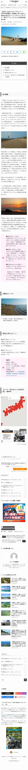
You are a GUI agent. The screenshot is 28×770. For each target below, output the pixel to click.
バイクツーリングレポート (8, 527)
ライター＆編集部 (9, 756)
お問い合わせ (14, 758)
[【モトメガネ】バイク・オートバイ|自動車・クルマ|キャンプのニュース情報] (14, 2)
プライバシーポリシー (18, 756)
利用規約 (24, 756)
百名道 (4, 21)
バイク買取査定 (8, 482)
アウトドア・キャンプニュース (12, 496)
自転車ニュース (8, 490)
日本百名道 (10, 21)
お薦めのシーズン (9, 70)
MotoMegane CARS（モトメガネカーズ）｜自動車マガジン (13, 486)
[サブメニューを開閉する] (25, 480)
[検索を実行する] (25, 679)
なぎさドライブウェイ (18, 21)
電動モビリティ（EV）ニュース (11, 493)
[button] (4, 52)
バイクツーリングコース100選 (8, 529)
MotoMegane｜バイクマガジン (12, 479)
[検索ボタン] (26, 2)
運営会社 (3, 756)
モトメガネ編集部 (14, 561)
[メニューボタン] (2, 2)
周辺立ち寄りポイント (11, 72)
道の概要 (7, 67)
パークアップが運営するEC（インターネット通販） (13, 714)
